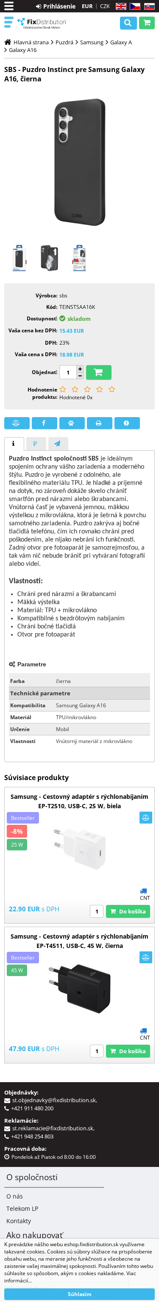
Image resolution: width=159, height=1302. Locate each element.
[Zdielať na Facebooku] (44, 423)
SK (148, 6)
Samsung (91, 42)
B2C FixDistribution (42, 23)
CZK (105, 6)
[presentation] (14, 444)
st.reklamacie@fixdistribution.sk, (54, 1128)
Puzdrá (64, 42)
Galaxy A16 (22, 50)
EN (119, 6)
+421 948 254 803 (32, 1136)
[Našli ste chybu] (127, 423)
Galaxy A (121, 42)
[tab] (14, 444)
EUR (87, 6)
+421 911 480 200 (32, 1108)
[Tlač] (99, 423)
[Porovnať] (17, 423)
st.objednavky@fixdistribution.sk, (56, 1100)
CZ (133, 6)
